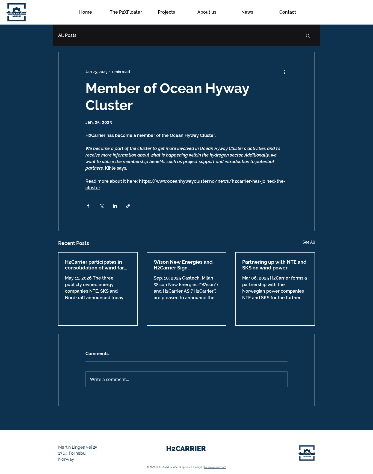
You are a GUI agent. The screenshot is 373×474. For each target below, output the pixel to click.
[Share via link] (128, 205)
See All (309, 242)
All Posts (67, 35)
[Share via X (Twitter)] (101, 205)
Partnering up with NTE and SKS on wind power (274, 265)
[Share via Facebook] (88, 205)
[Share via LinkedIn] (114, 205)
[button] (307, 35)
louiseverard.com (215, 467)
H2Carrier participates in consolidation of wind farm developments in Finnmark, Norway (97, 265)
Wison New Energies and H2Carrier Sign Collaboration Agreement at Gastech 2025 (186, 265)
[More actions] (284, 71)
